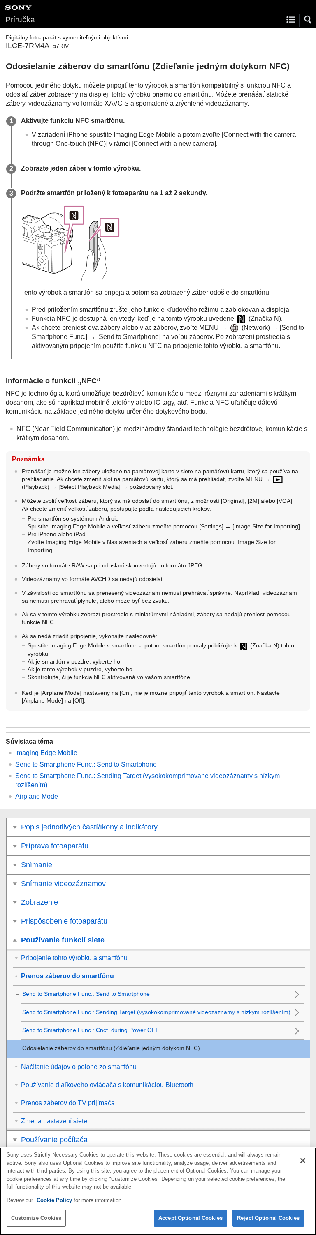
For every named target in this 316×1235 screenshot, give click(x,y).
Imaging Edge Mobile (46, 752)
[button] (308, 19)
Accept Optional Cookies (190, 1218)
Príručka (20, 19)
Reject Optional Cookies (268, 1218)
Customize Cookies (36, 1218)
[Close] (303, 1161)
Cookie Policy (55, 1200)
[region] (158, 1191)
